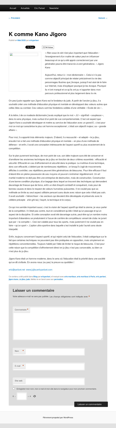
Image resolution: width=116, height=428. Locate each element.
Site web (18, 380)
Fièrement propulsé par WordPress (58, 417)
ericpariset (34, 40)
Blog (35, 276)
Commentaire (21, 309)
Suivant (102, 18)
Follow (50, 47)
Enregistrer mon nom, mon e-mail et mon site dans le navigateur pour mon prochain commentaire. (57, 388)
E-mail (19, 365)
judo (28, 279)
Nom (19, 351)
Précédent (14, 18)
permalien (58, 279)
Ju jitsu (22, 279)
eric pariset (101, 276)
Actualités (25, 8)
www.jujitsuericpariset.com (39, 269)
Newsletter (54, 8)
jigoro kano (13, 279)
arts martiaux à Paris (86, 276)
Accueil (13, 8)
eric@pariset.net (17, 269)
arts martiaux (70, 276)
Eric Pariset (39, 8)
